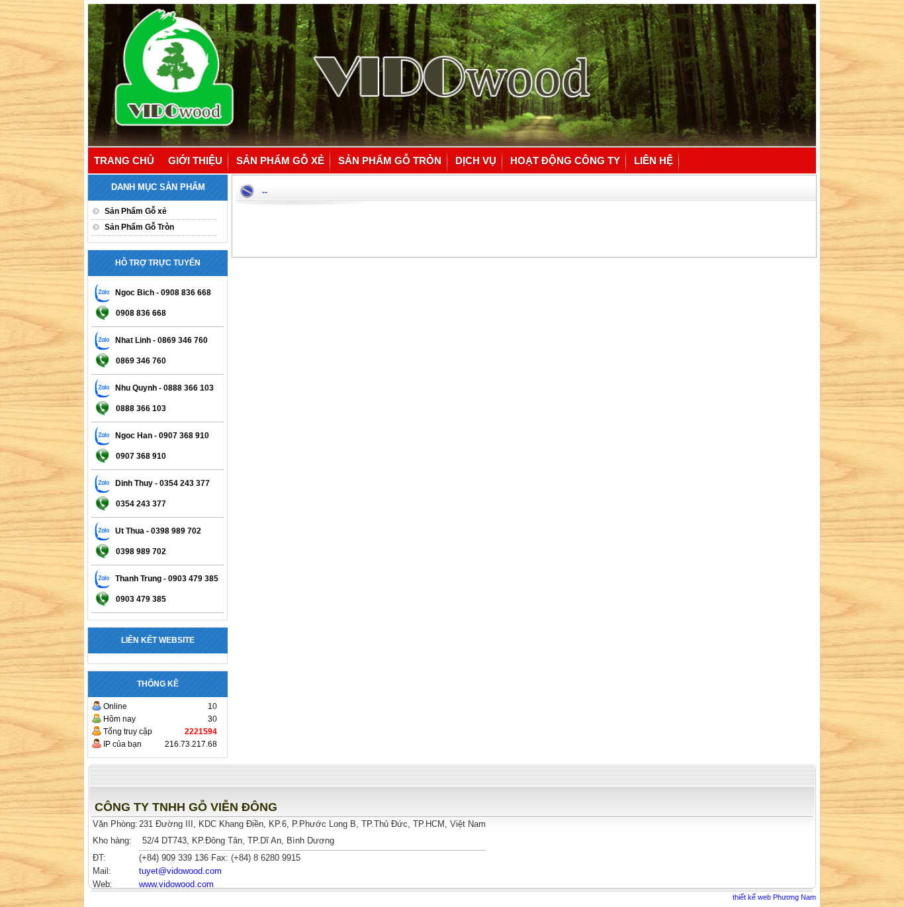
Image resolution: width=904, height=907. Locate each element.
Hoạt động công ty (565, 160)
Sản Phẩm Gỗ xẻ (280, 160)
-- (264, 192)
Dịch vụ (475, 160)
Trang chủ (124, 160)
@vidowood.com (180, 871)
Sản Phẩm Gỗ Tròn (389, 160)
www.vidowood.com (176, 884)
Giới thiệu (195, 160)
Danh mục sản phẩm (158, 187)
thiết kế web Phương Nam (774, 897)
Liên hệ (653, 160)
